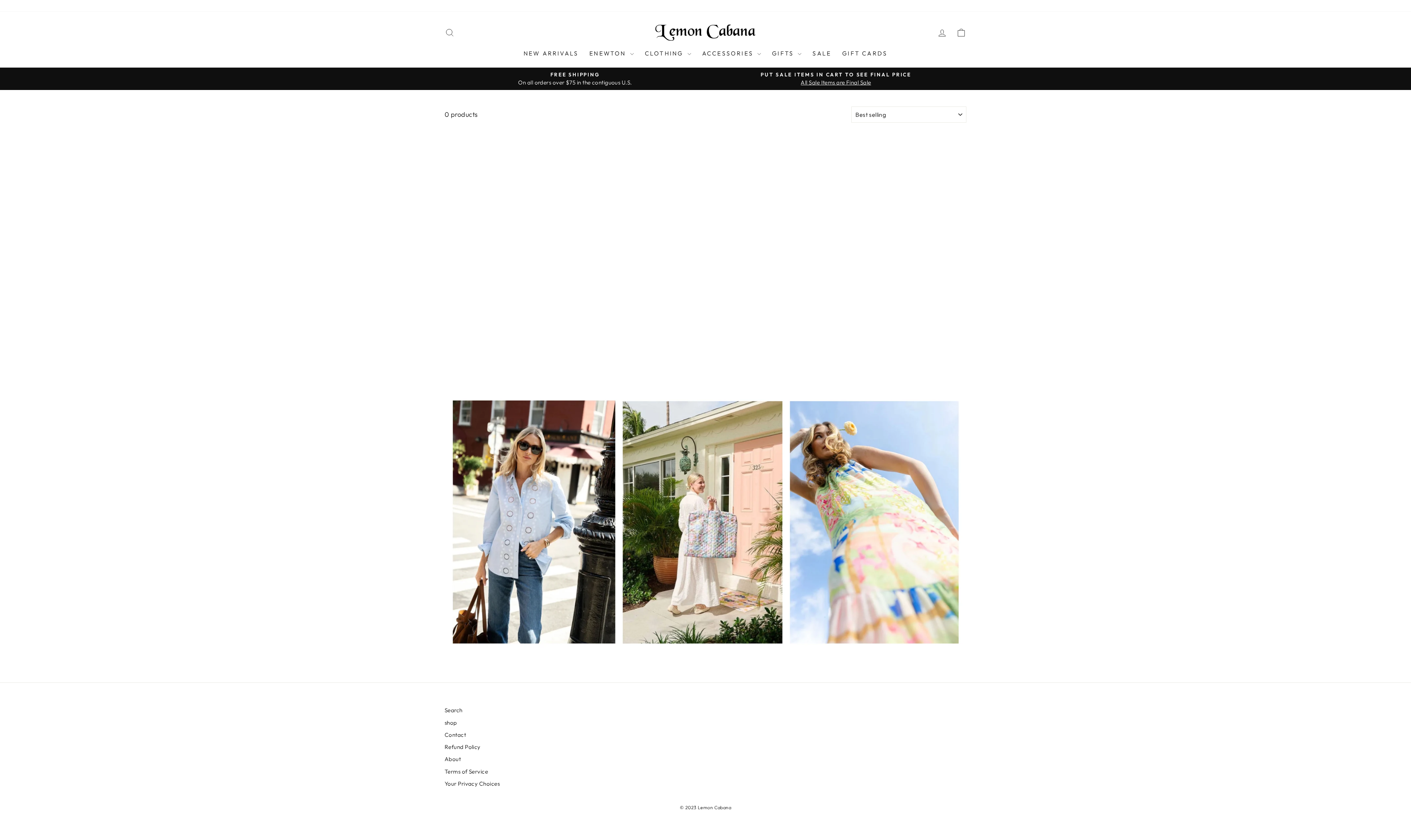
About (570, 5)
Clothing (665, 53)
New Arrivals (551, 53)
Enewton (608, 53)
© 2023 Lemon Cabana (706, 807)
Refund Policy (536, 5)
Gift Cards (864, 53)
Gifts (784, 53)
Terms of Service (607, 5)
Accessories (728, 53)
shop (476, 5)
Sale (821, 53)
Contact (500, 5)
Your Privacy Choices (663, 5)
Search (454, 5)
